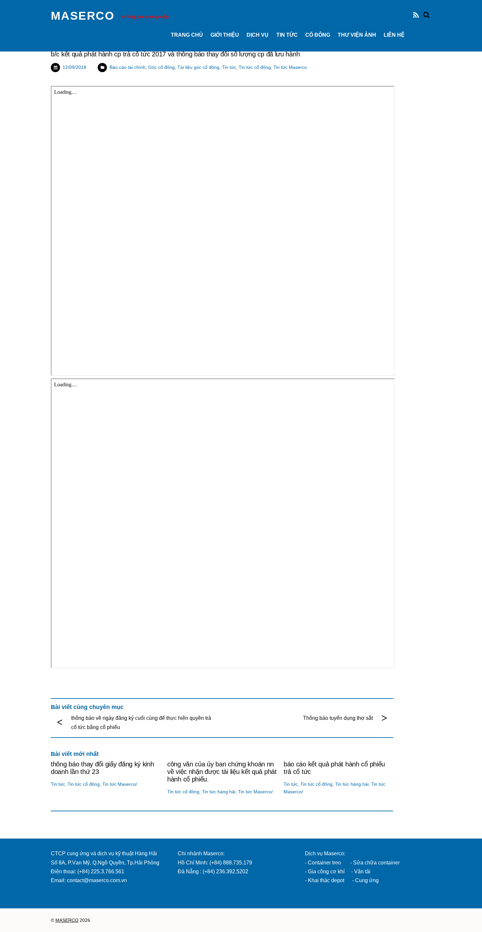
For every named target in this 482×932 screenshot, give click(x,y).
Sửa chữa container (376, 862)
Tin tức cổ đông (255, 67)
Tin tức (287, 35)
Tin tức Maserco (290, 67)
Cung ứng (366, 880)
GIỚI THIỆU (225, 35)
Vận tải (362, 871)
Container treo (324, 862)
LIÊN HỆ (394, 35)
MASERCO (66, 920)
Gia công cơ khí (327, 871)
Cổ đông (317, 35)
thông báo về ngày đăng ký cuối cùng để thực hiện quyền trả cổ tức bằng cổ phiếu (141, 722)
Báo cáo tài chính (128, 67)
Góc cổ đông (161, 67)
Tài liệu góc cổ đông (198, 67)
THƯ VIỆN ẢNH (357, 35)
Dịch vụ (258, 35)
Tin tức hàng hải (218, 791)
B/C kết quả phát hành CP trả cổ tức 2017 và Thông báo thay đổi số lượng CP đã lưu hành (175, 54)
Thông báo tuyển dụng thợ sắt (338, 718)
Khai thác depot (326, 880)
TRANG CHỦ (187, 35)
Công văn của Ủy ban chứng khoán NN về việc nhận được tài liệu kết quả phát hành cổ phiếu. (222, 771)
